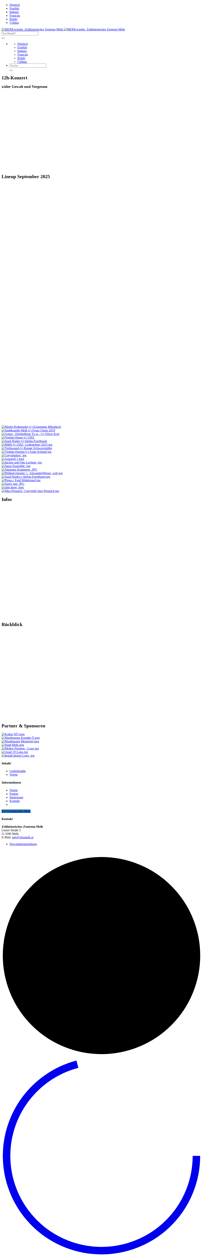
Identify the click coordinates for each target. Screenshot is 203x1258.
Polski (13, 19)
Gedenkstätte (18, 771)
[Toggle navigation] (3, 38)
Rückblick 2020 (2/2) (15, 730)
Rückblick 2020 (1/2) (15, 723)
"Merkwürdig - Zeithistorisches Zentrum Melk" (133, 622)
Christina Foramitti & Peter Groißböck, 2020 (29, 688)
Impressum (16, 797)
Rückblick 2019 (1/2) (15, 710)
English (14, 8)
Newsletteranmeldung (23, 844)
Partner (14, 793)
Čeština (14, 22)
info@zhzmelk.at (22, 837)
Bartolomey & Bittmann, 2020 (21, 668)
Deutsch (15, 5)
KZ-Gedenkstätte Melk (16, 811)
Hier (4, 162)
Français (15, 15)
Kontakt (15, 801)
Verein (14, 774)
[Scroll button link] (101, 1254)
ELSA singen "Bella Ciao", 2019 (22, 695)
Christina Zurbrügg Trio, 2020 (20, 681)
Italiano (14, 12)
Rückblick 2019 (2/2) (15, 717)
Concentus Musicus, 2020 (18, 675)
